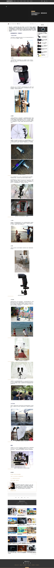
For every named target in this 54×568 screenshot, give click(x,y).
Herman (10, 23)
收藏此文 (19, 23)
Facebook (30, 23)
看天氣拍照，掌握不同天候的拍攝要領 (16, 474)
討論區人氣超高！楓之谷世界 (11, 524)
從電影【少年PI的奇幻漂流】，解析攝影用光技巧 (17, 476)
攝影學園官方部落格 (13, 490)
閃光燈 (21, 497)
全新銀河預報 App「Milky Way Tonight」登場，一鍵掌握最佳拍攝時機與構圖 (12, 544)
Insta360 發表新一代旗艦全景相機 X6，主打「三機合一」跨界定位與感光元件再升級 (22, 544)
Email (35, 23)
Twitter (33, 23)
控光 (24, 497)
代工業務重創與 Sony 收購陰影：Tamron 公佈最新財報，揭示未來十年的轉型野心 (22, 525)
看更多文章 (12, 489)
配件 (18, 497)
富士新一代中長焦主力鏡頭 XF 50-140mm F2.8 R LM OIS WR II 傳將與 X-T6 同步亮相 (12, 553)
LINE (32, 23)
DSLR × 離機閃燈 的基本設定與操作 (15, 478)
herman (28, 497)
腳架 (15, 497)
